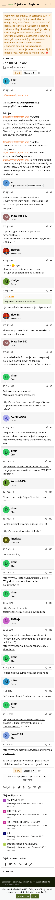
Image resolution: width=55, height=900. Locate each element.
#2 (51, 192)
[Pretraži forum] (51, 4)
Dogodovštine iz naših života (22, 843)
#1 (51, 90)
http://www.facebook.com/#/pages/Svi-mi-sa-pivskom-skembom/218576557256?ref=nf (26, 405)
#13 (50, 549)
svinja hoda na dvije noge (34, 672)
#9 (51, 427)
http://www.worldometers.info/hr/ (21, 531)
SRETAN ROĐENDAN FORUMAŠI (24, 822)
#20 (50, 744)
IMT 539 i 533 (14, 811)
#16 (50, 629)
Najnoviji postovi (12, 795)
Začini (6, 696)
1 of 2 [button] (17, 72)
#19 (50, 714)
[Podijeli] (47, 90)
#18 (50, 690)
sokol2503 (17, 734)
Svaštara (11, 806)
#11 (50, 491)
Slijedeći (28, 72)
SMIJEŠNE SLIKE (15, 800)
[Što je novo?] (46, 4)
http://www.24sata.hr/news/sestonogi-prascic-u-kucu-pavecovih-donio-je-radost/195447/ (24, 723)
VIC (9, 832)
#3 (51, 226)
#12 (50, 518)
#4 (51, 260)
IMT (9, 817)
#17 (50, 667)
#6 (51, 325)
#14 (50, 572)
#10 (50, 461)
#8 (51, 386)
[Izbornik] (4, 4)
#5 (51, 290)
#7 (51, 352)
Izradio (11, 884)
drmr (14, 375)
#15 (50, 603)
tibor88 (15, 249)
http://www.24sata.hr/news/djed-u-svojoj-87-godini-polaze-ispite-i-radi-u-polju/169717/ (26, 581)
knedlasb (16, 538)
